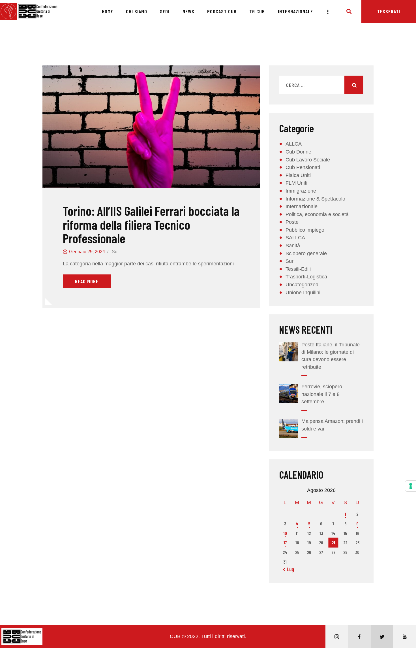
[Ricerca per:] (321, 85)
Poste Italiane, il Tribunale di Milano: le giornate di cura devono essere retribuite (330, 356)
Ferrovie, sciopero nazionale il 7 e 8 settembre (321, 394)
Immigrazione (301, 191)
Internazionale (302, 206)
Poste (292, 222)
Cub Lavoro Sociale (308, 160)
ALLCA (294, 144)
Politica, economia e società (317, 214)
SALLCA (295, 237)
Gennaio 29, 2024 (87, 251)
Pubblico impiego (305, 230)
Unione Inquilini (303, 292)
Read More (86, 281)
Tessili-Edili (298, 269)
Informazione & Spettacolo (315, 199)
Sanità (293, 245)
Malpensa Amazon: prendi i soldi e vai (332, 424)
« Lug (288, 569)
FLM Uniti (296, 183)
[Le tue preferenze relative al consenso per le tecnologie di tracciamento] (410, 486)
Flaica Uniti (298, 175)
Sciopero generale (306, 253)
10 (285, 533)
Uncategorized (302, 284)
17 (285, 542)
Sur (115, 251)
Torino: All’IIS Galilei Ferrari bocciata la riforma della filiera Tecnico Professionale (151, 224)
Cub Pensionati (303, 167)
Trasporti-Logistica (306, 277)
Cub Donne (298, 152)
